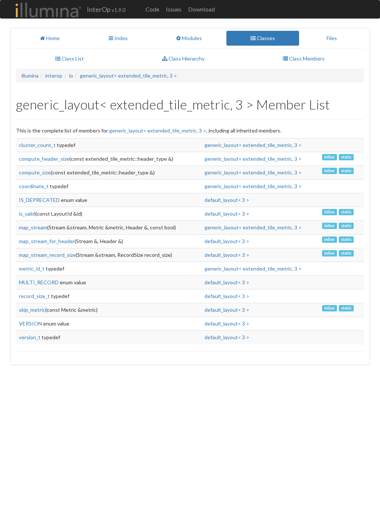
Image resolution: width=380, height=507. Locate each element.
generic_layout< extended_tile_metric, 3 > (128, 75)
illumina (30, 75)
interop (53, 75)
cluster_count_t (37, 145)
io (71, 75)
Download (201, 9)
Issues (173, 9)
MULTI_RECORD (39, 282)
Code (152, 9)
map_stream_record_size (47, 255)
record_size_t (34, 296)
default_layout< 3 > (226, 200)
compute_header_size (44, 159)
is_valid (27, 213)
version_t (29, 337)
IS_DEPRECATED (39, 200)
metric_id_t (32, 268)
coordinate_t (34, 186)
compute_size (35, 172)
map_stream (33, 227)
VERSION (30, 323)
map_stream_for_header (47, 241)
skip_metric (32, 310)
